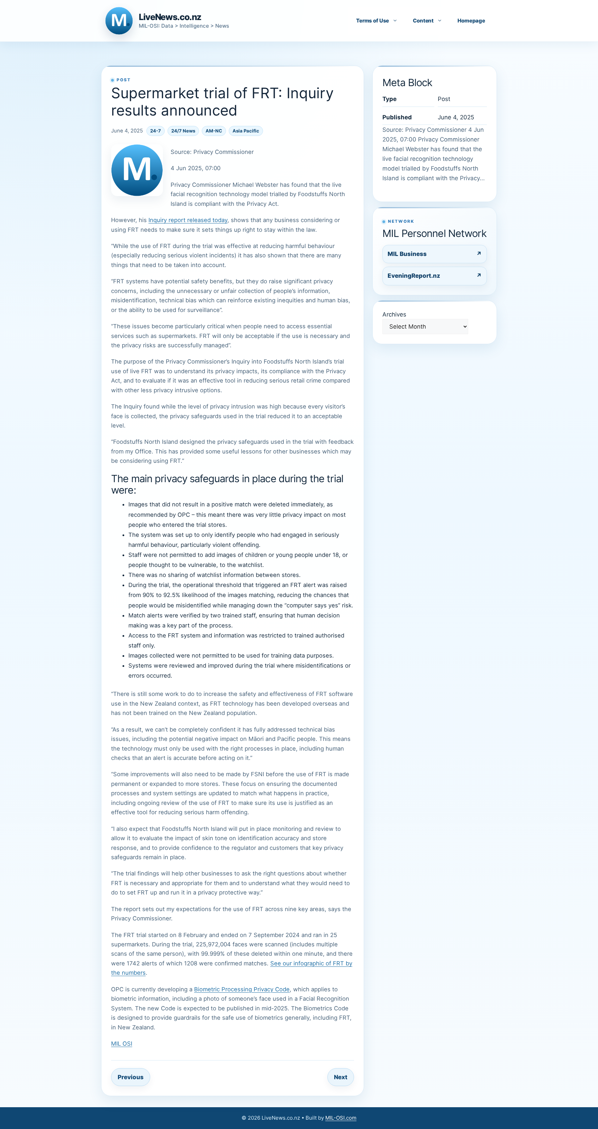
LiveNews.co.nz (170, 17)
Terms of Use (372, 20)
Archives (394, 314)
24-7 (155, 131)
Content (423, 20)
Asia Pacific (246, 131)
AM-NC (214, 131)
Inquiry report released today (187, 220)
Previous (131, 1077)
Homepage (471, 20)
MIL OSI (121, 1043)
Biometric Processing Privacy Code (242, 989)
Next (340, 1077)
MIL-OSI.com (340, 1117)
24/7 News (183, 131)
